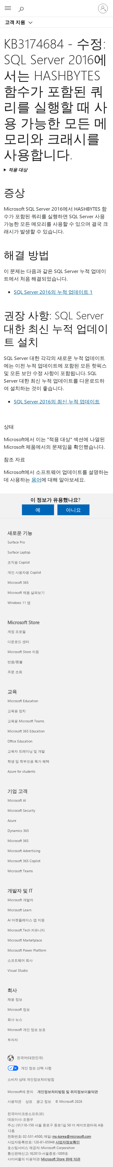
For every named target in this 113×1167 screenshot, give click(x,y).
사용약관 (14, 1101)
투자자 (13, 1039)
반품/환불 (15, 661)
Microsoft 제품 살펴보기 (26, 592)
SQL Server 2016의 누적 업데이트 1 (53, 291)
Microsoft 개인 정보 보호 (27, 1029)
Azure (12, 820)
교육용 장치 (17, 711)
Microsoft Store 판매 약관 (60, 1159)
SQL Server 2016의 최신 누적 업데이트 (57, 401)
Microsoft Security (21, 810)
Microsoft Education (23, 700)
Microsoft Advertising (24, 850)
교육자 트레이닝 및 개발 (26, 751)
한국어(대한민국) (30, 1057)
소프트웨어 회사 (20, 960)
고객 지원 (15, 22)
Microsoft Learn (19, 910)
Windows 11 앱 (19, 602)
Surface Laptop (19, 552)
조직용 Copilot (19, 562)
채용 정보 (15, 999)
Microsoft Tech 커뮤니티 (26, 930)
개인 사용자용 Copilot (24, 572)
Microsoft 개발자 (20, 899)
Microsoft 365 (18, 582)
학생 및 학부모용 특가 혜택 (28, 761)
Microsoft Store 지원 (23, 651)
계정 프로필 (17, 631)
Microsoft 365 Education (26, 731)
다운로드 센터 (18, 641)
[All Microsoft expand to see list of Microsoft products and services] (7, 8)
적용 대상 (17, 170)
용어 (36, 479)
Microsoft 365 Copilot (24, 860)
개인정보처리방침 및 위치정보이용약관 (67, 1091)
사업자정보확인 (68, 1142)
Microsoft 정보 (19, 1009)
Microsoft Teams (20, 870)
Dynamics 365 (18, 830)
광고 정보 (43, 1101)
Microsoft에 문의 (20, 1091)
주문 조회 (15, 671)
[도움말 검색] (22, 8)
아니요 (73, 509)
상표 (28, 1101)
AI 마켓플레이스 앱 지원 (26, 920)
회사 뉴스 (15, 1019)
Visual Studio (18, 970)
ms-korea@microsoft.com (71, 1136)
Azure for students (21, 771)
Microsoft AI (17, 800)
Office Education (20, 741)
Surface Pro (16, 542)
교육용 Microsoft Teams (26, 721)
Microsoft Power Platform (27, 950)
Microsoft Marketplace (25, 940)
